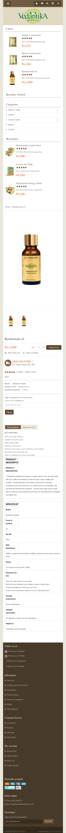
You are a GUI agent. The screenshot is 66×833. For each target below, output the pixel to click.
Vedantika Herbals (19, 384)
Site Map (10, 733)
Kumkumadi (14, 397)
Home (7, 206)
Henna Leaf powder (31, 53)
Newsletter (11, 737)
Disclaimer (11, 690)
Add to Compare (32, 353)
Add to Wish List (14, 353)
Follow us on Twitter (16, 656)
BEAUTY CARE (14, 110)
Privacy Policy (13, 695)
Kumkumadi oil (29, 71)
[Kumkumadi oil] (11, 321)
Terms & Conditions (15, 700)
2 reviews (19, 372)
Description (13, 427)
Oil (20, 397)
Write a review (30, 372)
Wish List (10, 761)
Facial (24, 397)
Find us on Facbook (16, 651)
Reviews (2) (29, 427)
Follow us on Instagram (16, 661)
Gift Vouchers (12, 709)
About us (10, 680)
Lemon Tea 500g (24, 164)
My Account (11, 751)
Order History (12, 756)
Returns (10, 728)
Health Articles (13, 765)
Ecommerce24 (55, 831)
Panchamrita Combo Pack (28, 145)
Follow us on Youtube (15, 666)
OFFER (11, 130)
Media (9, 704)
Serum (29, 397)
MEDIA (11, 125)
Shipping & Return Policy (17, 685)
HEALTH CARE (14, 120)
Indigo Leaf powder (31, 34)
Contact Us (11, 723)
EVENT (11, 115)
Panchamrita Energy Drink (29, 183)
